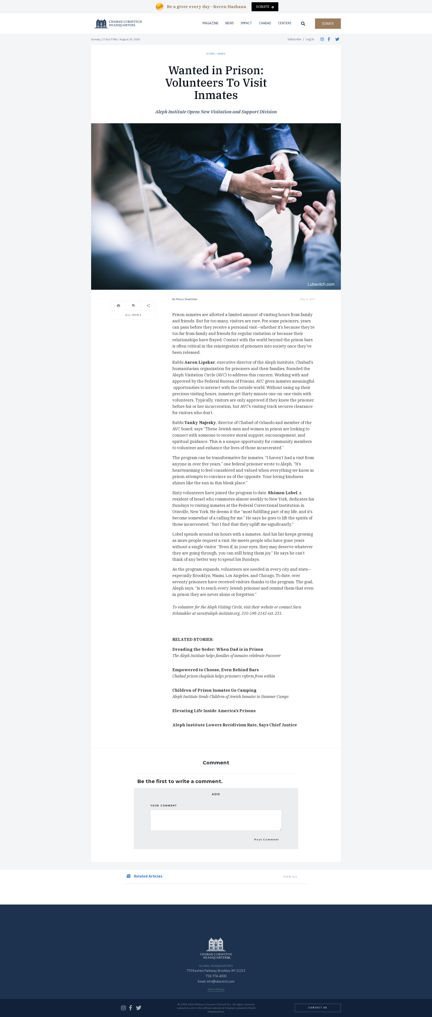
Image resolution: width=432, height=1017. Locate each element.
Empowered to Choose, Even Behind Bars (215, 669)
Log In (310, 39)
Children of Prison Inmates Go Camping (214, 690)
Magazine (210, 23)
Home (210, 53)
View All (291, 876)
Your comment (163, 805)
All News (133, 315)
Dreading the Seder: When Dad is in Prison (217, 649)
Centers (284, 23)
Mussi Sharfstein (186, 299)
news (221, 53)
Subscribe (294, 39)
